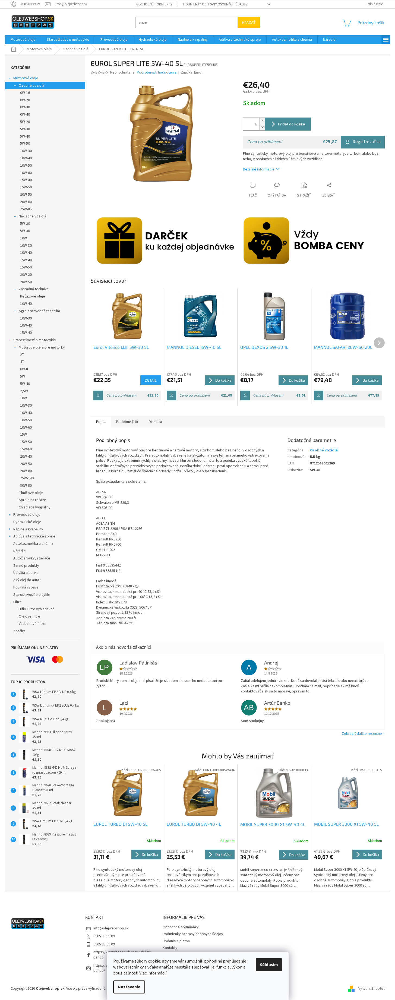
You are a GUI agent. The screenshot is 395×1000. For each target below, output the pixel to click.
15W (23, 434)
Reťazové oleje (32, 296)
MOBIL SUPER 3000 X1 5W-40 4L (272, 824)
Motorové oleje (25, 78)
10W (23, 238)
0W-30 (25, 107)
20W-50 (26, 194)
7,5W (24, 391)
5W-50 (25, 143)
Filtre (17, 602)
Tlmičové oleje (31, 493)
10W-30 (26, 151)
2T (22, 354)
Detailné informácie (258, 169)
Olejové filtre (29, 616)
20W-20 (26, 274)
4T (22, 362)
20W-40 (26, 456)
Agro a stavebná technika (39, 311)
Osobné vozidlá (31, 85)
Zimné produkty (26, 565)
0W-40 (25, 114)
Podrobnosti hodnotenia (156, 72)
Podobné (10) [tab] (127, 422)
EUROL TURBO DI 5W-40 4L (194, 824)
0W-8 (24, 369)
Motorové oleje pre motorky (42, 347)
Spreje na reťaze (32, 500)
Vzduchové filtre (32, 623)
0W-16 (25, 93)
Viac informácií (152, 973)
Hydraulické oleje (27, 522)
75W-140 (27, 478)
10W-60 (26, 173)
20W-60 (26, 202)
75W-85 (26, 209)
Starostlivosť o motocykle (34, 340)
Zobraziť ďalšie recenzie (362, 733)
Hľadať (248, 22)
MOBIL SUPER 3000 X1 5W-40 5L (346, 824)
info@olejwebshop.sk (111, 928)
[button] (127, 868)
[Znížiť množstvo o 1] (262, 127)
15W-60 (26, 449)
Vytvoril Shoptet (371, 988)
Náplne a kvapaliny (28, 529)
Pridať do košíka (291, 124)
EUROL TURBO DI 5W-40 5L (120, 824)
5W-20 (25, 122)
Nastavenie (129, 987)
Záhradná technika (34, 289)
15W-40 (26, 180)
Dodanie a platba (176, 941)
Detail (151, 380)
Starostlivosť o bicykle (31, 594)
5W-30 (25, 129)
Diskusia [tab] (155, 422)
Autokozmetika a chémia (33, 543)
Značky (19, 631)
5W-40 (25, 136)
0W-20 (25, 100)
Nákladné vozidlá (32, 216)
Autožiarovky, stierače (31, 558)
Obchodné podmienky (154, 4)
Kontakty (170, 948)
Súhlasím (269, 965)
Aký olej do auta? (27, 580)
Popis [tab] (100, 422)
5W (22, 376)
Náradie (19, 551)
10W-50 (26, 165)
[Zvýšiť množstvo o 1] (262, 121)
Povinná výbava (26, 587)
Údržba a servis (26, 572)
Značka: (191, 72)
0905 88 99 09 (104, 936)
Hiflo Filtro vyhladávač (36, 609)
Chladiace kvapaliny (34, 507)
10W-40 (26, 158)
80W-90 (26, 485)
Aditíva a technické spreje (34, 536)
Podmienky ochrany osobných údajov (215, 4)
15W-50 (26, 187)
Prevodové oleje (26, 514)
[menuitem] (23, 39)
